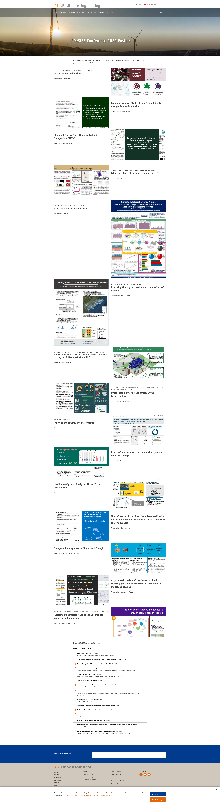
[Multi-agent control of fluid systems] (110, 700)
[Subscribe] (163, 755)
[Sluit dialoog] (217, 789)
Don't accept (159, 800)
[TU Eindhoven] (146, 4)
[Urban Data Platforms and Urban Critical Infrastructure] (110, 693)
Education (71, 13)
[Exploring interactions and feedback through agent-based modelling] (110, 732)
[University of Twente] (153, 4)
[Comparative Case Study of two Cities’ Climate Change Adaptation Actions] (110, 659)
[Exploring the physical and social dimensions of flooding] (110, 686)
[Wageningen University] (161, 4)
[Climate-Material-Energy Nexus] (110, 675)
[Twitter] (141, 774)
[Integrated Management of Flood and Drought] (110, 720)
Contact (85, 771)
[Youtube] (149, 774)
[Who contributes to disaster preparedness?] (110, 669)
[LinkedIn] (145, 774)
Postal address (116, 771)
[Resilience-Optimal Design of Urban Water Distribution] (110, 710)
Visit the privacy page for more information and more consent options (91, 795)
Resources (80, 13)
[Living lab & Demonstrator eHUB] (110, 680)
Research (63, 13)
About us (101, 13)
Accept (157, 794)
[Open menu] (164, 12)
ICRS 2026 (109, 13)
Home (56, 13)
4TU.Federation (63, 2)
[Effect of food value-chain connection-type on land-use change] (110, 705)
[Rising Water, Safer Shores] (110, 654)
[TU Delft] (138, 4)
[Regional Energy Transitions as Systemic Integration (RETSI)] (110, 664)
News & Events (91, 13)
